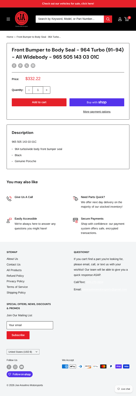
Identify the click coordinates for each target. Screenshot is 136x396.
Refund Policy (15, 275)
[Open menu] (8, 19)
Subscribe (18, 335)
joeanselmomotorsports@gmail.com (104, 289)
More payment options (97, 111)
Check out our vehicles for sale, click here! (68, 3)
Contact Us (14, 264)
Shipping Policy (16, 292)
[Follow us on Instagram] (15, 366)
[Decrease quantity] (29, 90)
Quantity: (17, 90)
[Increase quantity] (46, 90)
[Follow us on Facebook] (9, 366)
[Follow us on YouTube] (21, 366)
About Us (12, 258)
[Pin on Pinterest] (20, 65)
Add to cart (39, 102)
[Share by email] (33, 65)
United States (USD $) (20, 351)
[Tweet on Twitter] (26, 65)
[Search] (108, 19)
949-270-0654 (23, 202)
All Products (14, 270)
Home (10, 36)
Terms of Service (17, 287)
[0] (127, 19)
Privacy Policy (16, 281)
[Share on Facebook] (14, 65)
